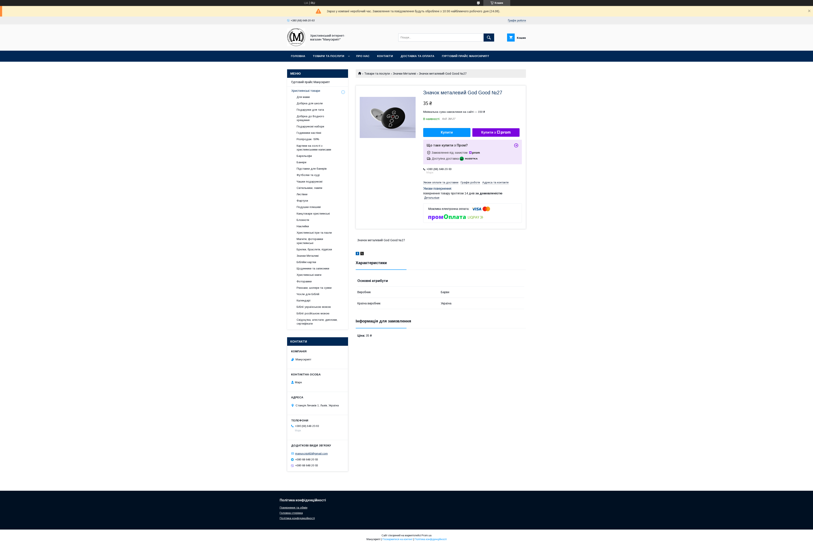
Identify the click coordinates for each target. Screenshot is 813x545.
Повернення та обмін (293, 507)
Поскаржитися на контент (397, 539)
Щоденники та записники (313, 268)
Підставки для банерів (312, 168)
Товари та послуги (328, 56)
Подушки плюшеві (309, 207)
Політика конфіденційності (297, 518)
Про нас (362, 56)
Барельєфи (304, 156)
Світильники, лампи (309, 188)
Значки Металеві (404, 73)
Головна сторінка (291, 512)
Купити (447, 132)
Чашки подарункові (309, 181)
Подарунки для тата (310, 109)
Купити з (488, 132)
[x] (362, 254)
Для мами (303, 97)
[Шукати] (489, 37)
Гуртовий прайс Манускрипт (465, 56)
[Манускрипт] (296, 45)
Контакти (385, 56)
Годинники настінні (309, 132)
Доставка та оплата (417, 56)
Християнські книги (309, 274)
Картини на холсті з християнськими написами (314, 147)
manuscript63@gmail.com (311, 453)
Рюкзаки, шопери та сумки (314, 287)
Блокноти (303, 220)
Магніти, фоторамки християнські (310, 240)
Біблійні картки (306, 262)
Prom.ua (426, 535)
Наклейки (303, 226)
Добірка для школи (310, 103)
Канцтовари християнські (313, 213)
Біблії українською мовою (314, 306)
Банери (301, 162)
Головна (298, 56)
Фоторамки (304, 281)
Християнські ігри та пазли (314, 232)
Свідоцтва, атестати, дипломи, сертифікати (317, 321)
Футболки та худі (308, 175)
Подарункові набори (310, 126)
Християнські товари (305, 90)
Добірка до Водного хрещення (310, 118)
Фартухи (302, 200)
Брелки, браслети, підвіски (314, 249)
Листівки (302, 194)
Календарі (303, 300)
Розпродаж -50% (308, 139)
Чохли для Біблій (308, 294)
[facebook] (357, 254)
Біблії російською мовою (313, 313)
